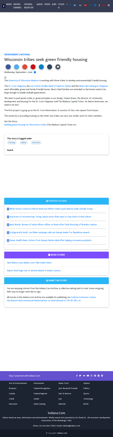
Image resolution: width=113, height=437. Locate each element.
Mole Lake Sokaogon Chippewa (93, 86)
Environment (11, 54)
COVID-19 (61, 6)
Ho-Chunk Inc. (81, 417)
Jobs (54, 4)
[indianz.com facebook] (70, 5)
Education (13, 404)
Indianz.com (62, 433)
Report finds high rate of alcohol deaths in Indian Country (33, 271)
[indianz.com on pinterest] (95, 375)
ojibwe (23, 142)
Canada (12, 393)
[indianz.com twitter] (74, 5)
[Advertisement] (56, 32)
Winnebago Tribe (64, 420)
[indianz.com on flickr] (109, 5)
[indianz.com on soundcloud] (84, 375)
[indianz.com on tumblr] (99, 5)
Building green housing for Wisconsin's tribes (25, 125)
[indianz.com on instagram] (92, 375)
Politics (86, 388)
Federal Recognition (42, 388)
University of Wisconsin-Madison (23, 80)
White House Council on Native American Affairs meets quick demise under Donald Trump (51, 209)
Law (60, 399)
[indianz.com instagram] (90, 5)
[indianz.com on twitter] (80, 375)
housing (12, 142)
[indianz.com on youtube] (85, 5)
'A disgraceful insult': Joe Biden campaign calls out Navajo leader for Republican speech (49, 232)
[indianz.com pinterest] (104, 5)
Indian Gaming (17, 6)
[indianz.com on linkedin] (102, 375)
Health (36, 399)
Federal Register (28, 6)
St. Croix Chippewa (17, 86)
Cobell (11, 399)
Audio (40, 4)
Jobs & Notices (65, 393)
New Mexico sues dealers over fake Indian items (29, 263)
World (85, 404)
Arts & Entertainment (18, 383)
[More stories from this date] (35, 72)
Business (12, 388)
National (25, 54)
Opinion (86, 383)
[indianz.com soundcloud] (79, 5)
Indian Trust (64, 383)
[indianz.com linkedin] (95, 5)
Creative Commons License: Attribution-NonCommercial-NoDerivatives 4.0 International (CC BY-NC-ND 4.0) (51, 298)
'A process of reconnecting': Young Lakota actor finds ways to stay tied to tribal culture (50, 217)
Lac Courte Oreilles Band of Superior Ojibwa (50, 86)
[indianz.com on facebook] (77, 375)
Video (47, 4)
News (9, 4)
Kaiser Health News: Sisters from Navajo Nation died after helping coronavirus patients (51, 240)
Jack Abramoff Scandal (68, 388)
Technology (88, 399)
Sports (86, 393)
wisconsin (36, 142)
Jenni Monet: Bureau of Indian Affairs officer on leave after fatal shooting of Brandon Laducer (53, 225)
